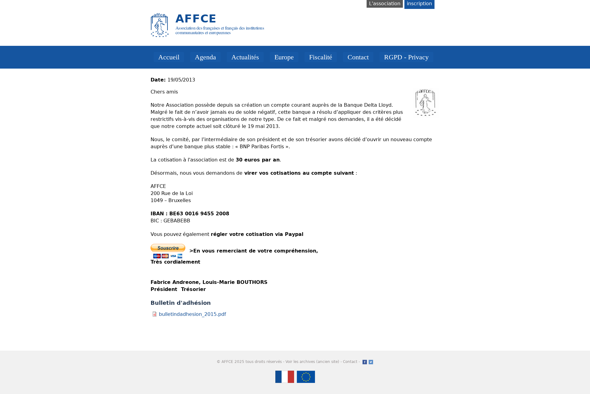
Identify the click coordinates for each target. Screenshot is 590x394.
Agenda (205, 57)
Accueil (168, 57)
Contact (358, 57)
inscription (419, 3)
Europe (284, 57)
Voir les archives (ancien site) (312, 362)
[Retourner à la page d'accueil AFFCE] (160, 35)
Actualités (245, 57)
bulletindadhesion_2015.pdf (192, 314)
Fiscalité (320, 57)
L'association (384, 3)
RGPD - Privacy (406, 57)
